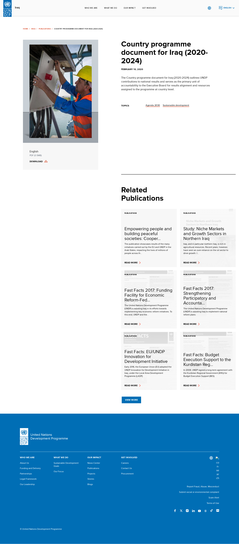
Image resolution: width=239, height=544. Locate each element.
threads (205, 510)
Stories (90, 478)
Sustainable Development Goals (66, 465)
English (227, 8)
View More (131, 399)
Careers (125, 463)
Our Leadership (27, 484)
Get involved (149, 8)
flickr (217, 510)
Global (209, 8)
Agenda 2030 (153, 105)
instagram (187, 510)
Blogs (90, 484)
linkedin (193, 510)
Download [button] (36, 161)
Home (25, 29)
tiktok (211, 510)
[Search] (217, 468)
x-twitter (181, 510)
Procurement (127, 473)
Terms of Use (213, 503)
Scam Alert (214, 497)
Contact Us (126, 468)
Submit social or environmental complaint (199, 492)
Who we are (91, 8)
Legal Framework (28, 478)
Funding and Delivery (30, 468)
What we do (110, 8)
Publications (45, 29)
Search (215, 8)
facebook (175, 510)
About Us (24, 463)
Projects (91, 473)
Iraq (17, 7)
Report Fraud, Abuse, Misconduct (203, 486)
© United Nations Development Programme (41, 529)
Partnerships (26, 473)
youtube (199, 510)
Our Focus (59, 471)
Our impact (130, 8)
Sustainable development (176, 105)
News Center (93, 463)
